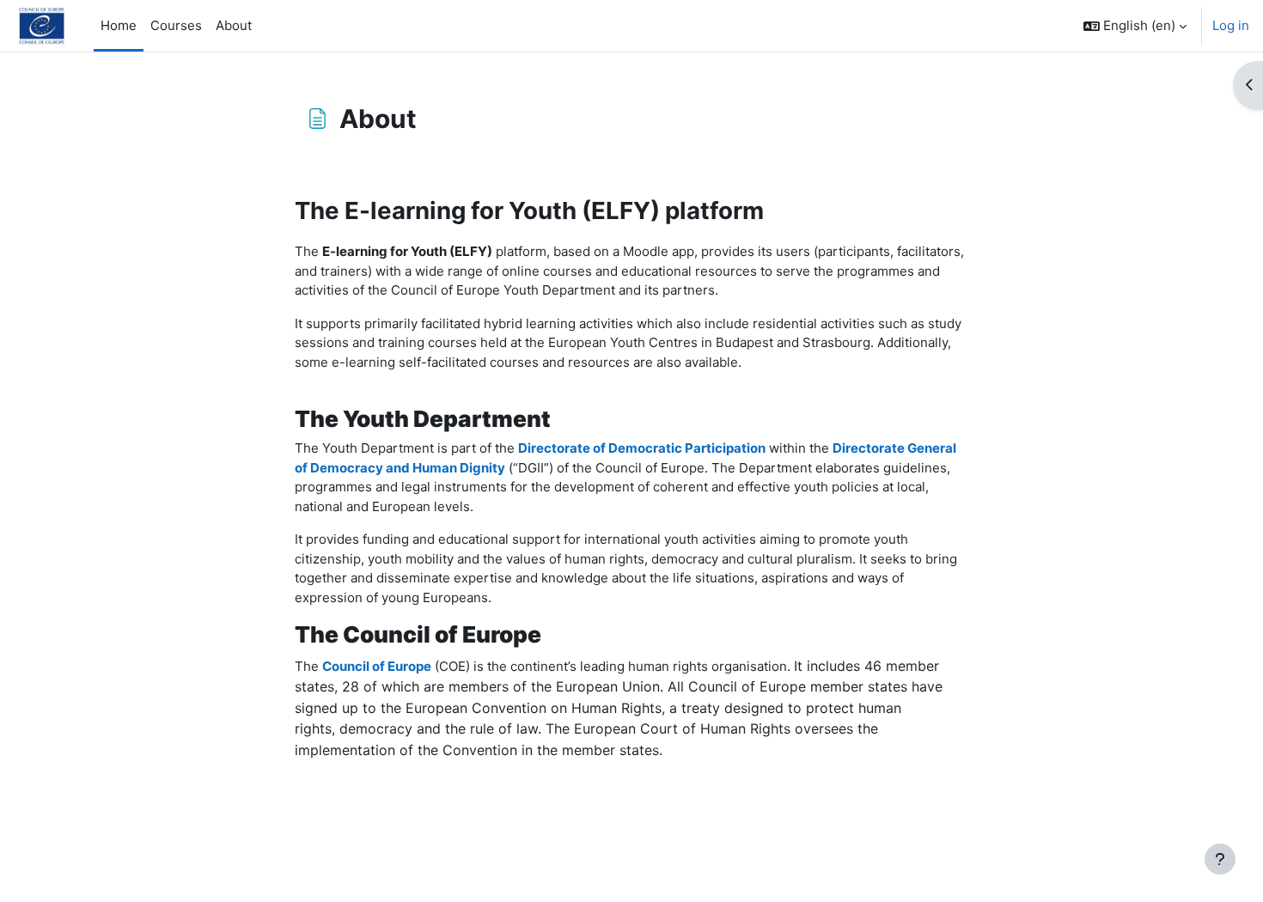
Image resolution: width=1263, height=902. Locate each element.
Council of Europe (376, 666)
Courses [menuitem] (176, 25)
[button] (1135, 26)
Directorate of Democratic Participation (642, 448)
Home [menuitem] (119, 25)
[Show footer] (1220, 859)
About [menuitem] (234, 25)
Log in (1230, 25)
